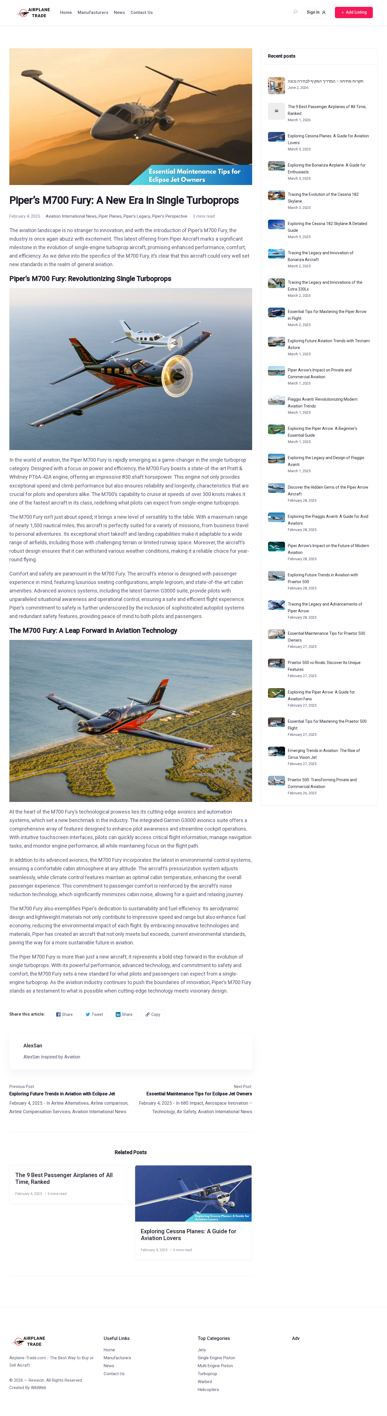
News (119, 12)
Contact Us (142, 12)
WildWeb (38, 1387)
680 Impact (192, 1103)
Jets (202, 1349)
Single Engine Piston (216, 1357)
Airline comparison (109, 1103)
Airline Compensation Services (39, 1111)
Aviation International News (71, 216)
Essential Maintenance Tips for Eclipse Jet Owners (199, 1093)
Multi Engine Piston (215, 1365)
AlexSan (33, 1046)
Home (66, 12)
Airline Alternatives (70, 1103)
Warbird (205, 1381)
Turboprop (207, 1373)
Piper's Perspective (169, 216)
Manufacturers (93, 12)
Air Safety (186, 1111)
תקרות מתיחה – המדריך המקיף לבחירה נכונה (325, 81)
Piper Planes (110, 216)
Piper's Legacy (137, 216)
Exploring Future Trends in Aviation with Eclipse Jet (62, 1093)
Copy (155, 1014)
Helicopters (208, 1389)
